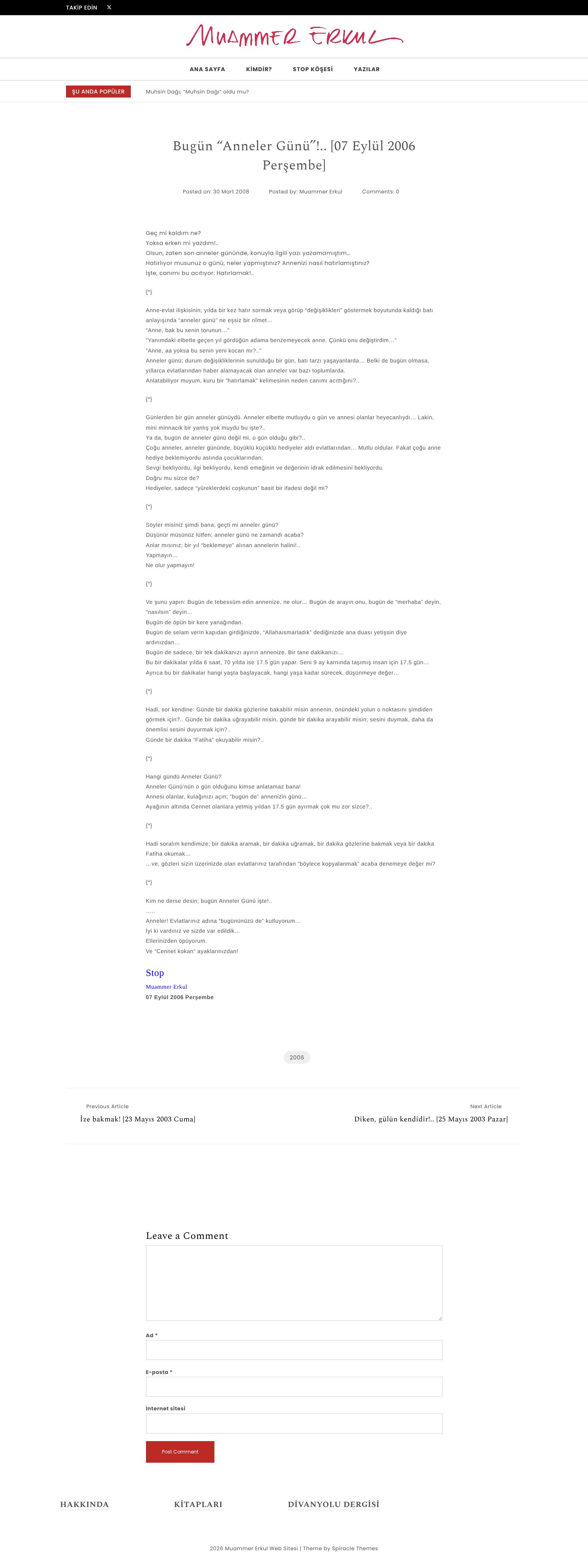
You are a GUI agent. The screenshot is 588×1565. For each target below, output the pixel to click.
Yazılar (367, 69)
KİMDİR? (259, 69)
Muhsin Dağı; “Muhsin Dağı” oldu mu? (197, 92)
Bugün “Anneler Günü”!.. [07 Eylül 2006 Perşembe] (293, 156)
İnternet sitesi (166, 1408)
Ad (152, 1335)
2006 (297, 1057)
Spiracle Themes (355, 1548)
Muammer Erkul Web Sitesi (261, 1548)
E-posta (159, 1372)
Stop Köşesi (313, 69)
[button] (511, 92)
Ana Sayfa (207, 69)
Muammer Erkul (320, 191)
